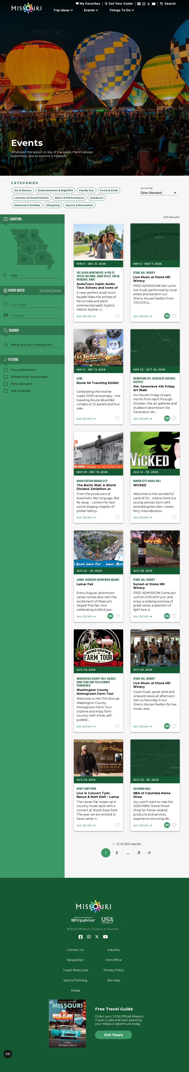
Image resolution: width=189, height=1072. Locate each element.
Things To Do (120, 10)
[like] (117, 316)
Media (75, 990)
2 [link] (117, 852)
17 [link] (139, 852)
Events (89, 10)
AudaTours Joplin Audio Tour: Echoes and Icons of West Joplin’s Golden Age (97, 287)
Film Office (114, 960)
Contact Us (75, 950)
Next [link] (148, 852)
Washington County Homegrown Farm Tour (95, 691)
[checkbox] (23, 190)
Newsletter (75, 960)
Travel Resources (75, 970)
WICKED (139, 485)
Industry (113, 950)
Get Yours (113, 1035)
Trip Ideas (61, 10)
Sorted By (146, 188)
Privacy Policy (114, 970)
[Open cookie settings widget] (8, 1054)
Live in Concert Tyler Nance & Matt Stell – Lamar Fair (98, 796)
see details (84, 316)
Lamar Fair (85, 584)
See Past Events (50, 290)
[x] (148, 4)
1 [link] (105, 852)
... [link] (128, 852)
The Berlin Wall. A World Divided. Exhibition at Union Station (96, 488)
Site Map (113, 980)
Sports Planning (75, 980)
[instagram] (143, 4)
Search (170, 3)
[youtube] (153, 4)
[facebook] (139, 4)
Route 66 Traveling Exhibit (98, 383)
